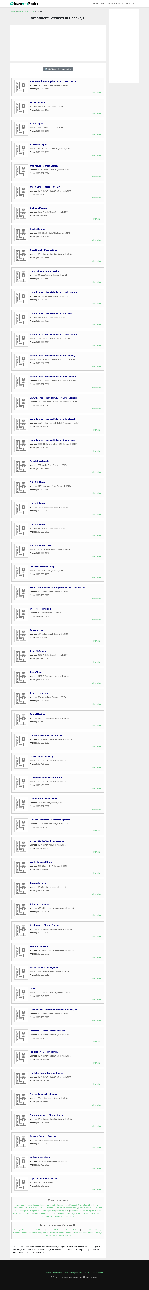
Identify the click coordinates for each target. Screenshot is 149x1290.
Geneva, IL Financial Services (53, 1233)
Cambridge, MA (23, 1211)
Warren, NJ (25, 1214)
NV (32, 1214)
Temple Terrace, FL (86, 1208)
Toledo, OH (55, 1214)
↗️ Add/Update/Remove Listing (58, 69)
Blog (127, 4)
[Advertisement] (57, 43)
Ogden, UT (49, 1217)
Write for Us (81, 1272)
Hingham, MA (35, 1211)
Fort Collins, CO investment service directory (61, 1208)
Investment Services (112, 4)
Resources (92, 1272)
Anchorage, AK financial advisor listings (30, 1205)
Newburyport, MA (48, 1211)
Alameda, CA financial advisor (58, 1205)
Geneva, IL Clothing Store (55, 1230)
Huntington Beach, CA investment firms (28, 1208)
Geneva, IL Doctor (73, 1230)
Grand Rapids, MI (62, 1211)
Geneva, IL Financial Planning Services (79, 1233)
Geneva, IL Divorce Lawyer (31, 1233)
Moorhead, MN (75, 1211)
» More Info (96, 92)
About (135, 4)
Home (96, 4)
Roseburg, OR (65, 1214)
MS (84, 1211)
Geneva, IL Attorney (21, 1230)
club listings (69, 1217)
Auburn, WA (59, 1217)
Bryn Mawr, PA (77, 1214)
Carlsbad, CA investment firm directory (84, 1205)
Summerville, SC (90, 1214)
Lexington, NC (91, 1211)
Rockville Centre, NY (41, 1214)
